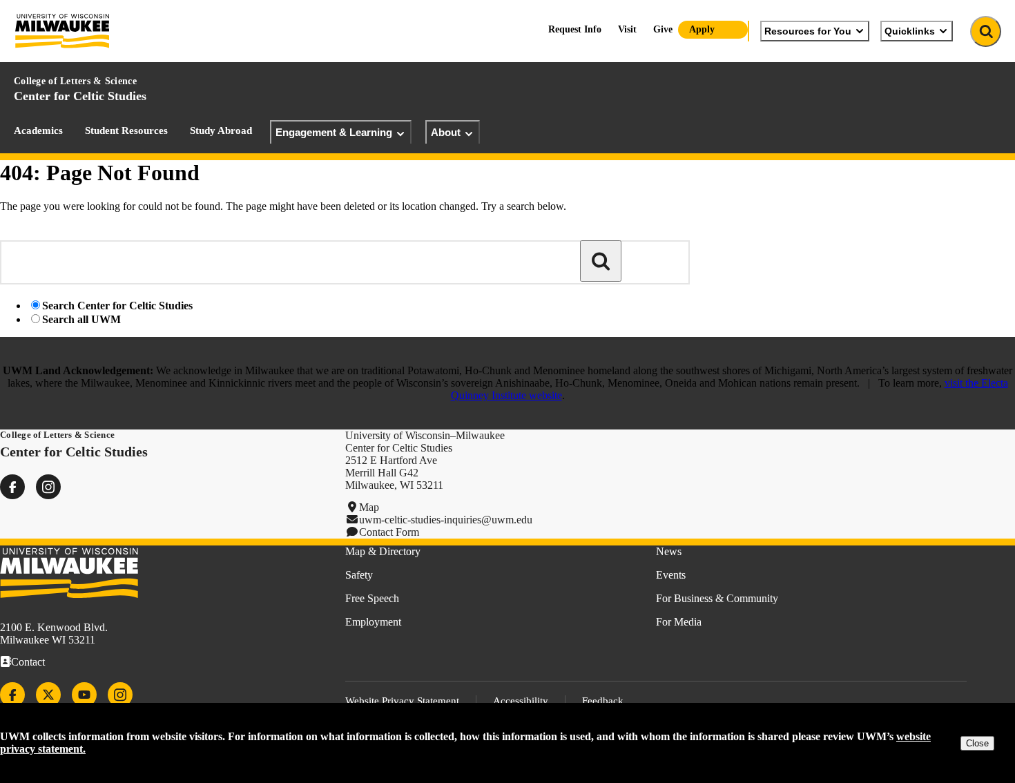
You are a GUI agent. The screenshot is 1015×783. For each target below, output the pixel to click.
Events (671, 575)
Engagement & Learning (334, 132)
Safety (359, 575)
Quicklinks (909, 31)
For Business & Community (717, 598)
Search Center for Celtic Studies (117, 305)
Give (663, 29)
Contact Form (389, 532)
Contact (28, 662)
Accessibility (520, 700)
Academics (38, 130)
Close (977, 743)
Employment (373, 622)
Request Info (574, 29)
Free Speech (372, 598)
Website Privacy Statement (402, 700)
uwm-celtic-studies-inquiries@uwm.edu (445, 519)
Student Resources (126, 130)
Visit (627, 29)
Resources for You (807, 31)
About (446, 132)
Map (369, 507)
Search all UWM (81, 319)
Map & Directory (382, 551)
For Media (679, 622)
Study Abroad (221, 130)
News (669, 551)
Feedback (603, 700)
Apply (702, 29)
